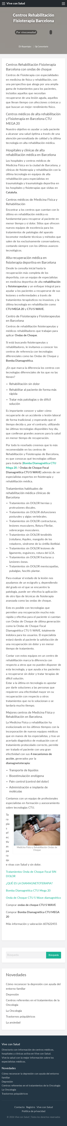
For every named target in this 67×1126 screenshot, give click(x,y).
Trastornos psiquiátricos (20, 1016)
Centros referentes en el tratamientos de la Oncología (31, 1085)
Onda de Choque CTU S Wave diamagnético (33, 897)
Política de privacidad (33, 1111)
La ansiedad (13, 1022)
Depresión (12, 994)
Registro (30, 1107)
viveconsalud (28, 32)
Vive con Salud (16, 3)
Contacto (19, 1107)
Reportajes (26, 47)
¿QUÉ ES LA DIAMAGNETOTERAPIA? (29, 883)
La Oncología (14, 1010)
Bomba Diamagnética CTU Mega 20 (28, 890)
